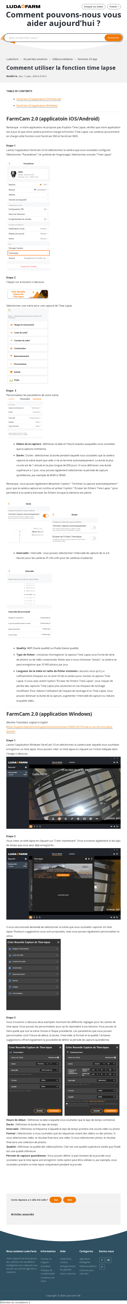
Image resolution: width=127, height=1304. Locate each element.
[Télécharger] (57, 672)
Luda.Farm (12, 59)
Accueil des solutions (35, 59)
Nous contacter (68, 1273)
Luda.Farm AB (73, 1295)
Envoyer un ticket (93, 6)
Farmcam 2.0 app (87, 59)
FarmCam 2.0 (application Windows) (36, 105)
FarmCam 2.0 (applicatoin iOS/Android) (38, 99)
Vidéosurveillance (62, 59)
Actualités (45, 1266)
